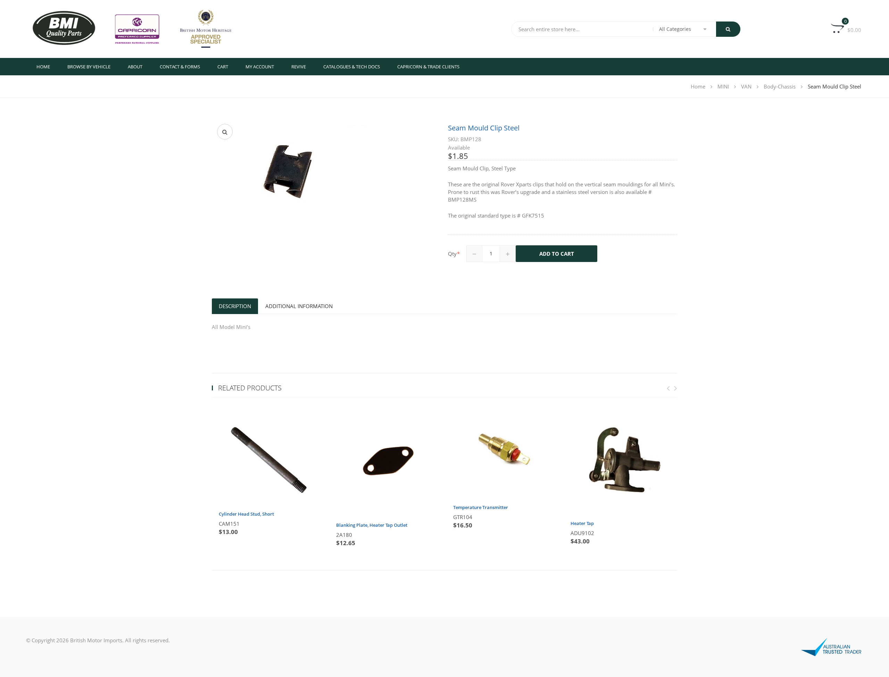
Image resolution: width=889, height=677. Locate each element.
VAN (746, 86)
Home (43, 67)
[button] (225, 131)
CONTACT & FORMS (180, 67)
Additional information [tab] (299, 306)
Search (728, 29)
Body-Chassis (780, 86)
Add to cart (556, 253)
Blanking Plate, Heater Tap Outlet (371, 525)
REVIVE (298, 67)
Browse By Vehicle (88, 67)
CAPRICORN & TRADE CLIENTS (428, 67)
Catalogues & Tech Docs (351, 67)
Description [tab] (235, 306)
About (135, 67)
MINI (723, 86)
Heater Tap (582, 523)
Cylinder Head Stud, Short (246, 514)
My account (260, 67)
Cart (222, 67)
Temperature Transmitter (480, 507)
